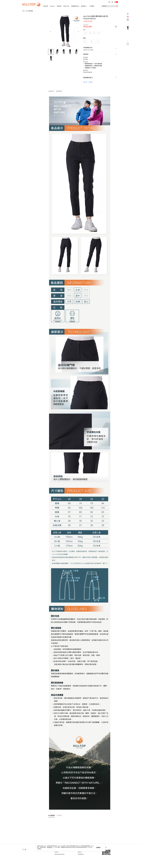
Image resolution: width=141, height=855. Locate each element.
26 (85, 33)
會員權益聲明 (81, 854)
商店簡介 (57, 852)
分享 (86, 82)
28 (90, 33)
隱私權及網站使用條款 (59, 854)
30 (94, 33)
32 (99, 33)
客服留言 (80, 852)
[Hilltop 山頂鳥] (31, 4)
